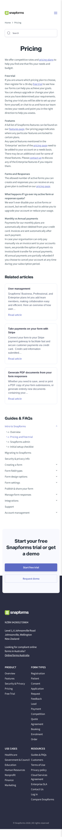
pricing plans (46, 59)
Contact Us (37, 789)
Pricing (9, 688)
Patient (35, 678)
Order (34, 739)
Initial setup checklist (22, 446)
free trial (37, 84)
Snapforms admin (20, 441)
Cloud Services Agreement (39, 777)
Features (9, 678)
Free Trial (10, 693)
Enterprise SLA (39, 784)
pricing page (40, 145)
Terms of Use (38, 765)
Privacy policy (39, 770)
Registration (38, 673)
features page (16, 129)
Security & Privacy (15, 683)
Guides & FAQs (38, 754)
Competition (38, 714)
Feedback (36, 698)
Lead (33, 704)
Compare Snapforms (42, 799)
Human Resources (15, 770)
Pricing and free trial (21, 437)
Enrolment (37, 734)
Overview (15, 432)
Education (10, 765)
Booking (35, 729)
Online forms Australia (17, 655)
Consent (35, 683)
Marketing (10, 785)
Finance (9, 780)
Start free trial (31, 567)
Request (35, 693)
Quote (34, 719)
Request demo (31, 578)
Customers (37, 760)
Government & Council (17, 760)
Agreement (37, 724)
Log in (34, 794)
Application (37, 688)
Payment (36, 709)
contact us (35, 157)
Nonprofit (10, 775)
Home (8, 22)
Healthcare (11, 754)
